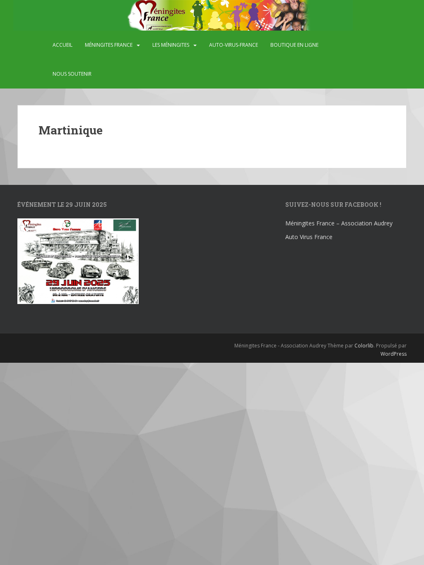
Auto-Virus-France (233, 44)
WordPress (394, 353)
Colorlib (363, 345)
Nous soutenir (72, 73)
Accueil (62, 44)
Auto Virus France (308, 237)
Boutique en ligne (294, 44)
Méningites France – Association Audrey (339, 223)
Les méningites (170, 44)
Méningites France (108, 44)
